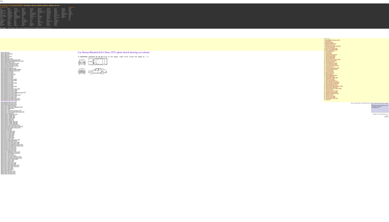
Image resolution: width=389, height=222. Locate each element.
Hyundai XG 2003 (330, 61)
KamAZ (70, 11)
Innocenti (24, 19)
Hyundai (24, 13)
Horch (23, 9)
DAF (9, 24)
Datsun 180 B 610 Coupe (7, 58)
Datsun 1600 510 (5, 54)
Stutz (55, 18)
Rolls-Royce (49, 20)
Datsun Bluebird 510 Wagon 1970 (9, 96)
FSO (15, 22)
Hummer (24, 12)
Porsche (49, 15)
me (387, 114)
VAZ (70, 16)
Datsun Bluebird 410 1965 (7, 84)
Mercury (39, 12)
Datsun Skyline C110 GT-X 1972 (8, 148)
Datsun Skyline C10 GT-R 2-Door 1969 (10, 142)
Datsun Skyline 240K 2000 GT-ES (9, 141)
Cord (9, 20)
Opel (39, 23)
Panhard (49, 8)
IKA (23, 17)
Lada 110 (328, 99)
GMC (15, 23)
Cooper (9, 19)
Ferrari (15, 18)
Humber (24, 11)
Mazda (39, 9)
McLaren (40, 10)
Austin (1, 18)
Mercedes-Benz (41, 11)
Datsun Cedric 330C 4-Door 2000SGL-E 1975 (12, 107)
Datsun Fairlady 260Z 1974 (7, 120)
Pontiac (48, 13)
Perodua (49, 10)
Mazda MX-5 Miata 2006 (332, 77)
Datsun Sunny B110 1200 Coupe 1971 (10, 166)
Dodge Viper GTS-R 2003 (331, 48)
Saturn (48, 25)
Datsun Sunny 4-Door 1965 (7, 160)
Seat (55, 9)
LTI (30, 22)
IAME (23, 15)
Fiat (15, 19)
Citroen (9, 18)
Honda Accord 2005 (330, 55)
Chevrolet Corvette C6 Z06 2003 (333, 46)
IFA (22, 16)
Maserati (32, 24)
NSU (39, 20)
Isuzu (23, 23)
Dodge (15, 15)
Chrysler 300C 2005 (330, 47)
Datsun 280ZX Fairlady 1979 (8, 62)
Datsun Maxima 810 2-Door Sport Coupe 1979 (12, 126)
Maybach (40, 8)
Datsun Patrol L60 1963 (6, 128)
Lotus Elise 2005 (330, 71)
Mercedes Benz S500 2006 (332, 83)
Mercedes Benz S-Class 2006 (332, 82)
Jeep (23, 25)
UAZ (70, 15)
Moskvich (71, 13)
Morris (39, 18)
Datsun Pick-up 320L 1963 (7, 136)
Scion (55, 8)
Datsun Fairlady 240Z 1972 (7, 119)
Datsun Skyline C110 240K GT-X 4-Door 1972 (12, 144)
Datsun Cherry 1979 (5, 109)
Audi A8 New (328, 41)
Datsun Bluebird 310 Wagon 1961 (9, 79)
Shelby (55, 10)
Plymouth (49, 12)
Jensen (31, 8)
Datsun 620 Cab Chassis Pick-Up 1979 (10, 63)
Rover (48, 22)
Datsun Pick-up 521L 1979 (7, 138)
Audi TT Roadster (329, 42)
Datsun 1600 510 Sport (6, 56)
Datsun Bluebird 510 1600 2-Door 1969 (10, 88)
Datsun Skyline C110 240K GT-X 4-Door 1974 (12, 145)
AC (1, 8)
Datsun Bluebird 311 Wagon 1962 (9, 80)
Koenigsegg (33, 12)
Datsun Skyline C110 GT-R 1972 (8, 147)
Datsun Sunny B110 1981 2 (7, 168)
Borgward (2, 24)
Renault (48, 18)
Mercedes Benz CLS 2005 (332, 81)
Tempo (55, 25)
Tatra (55, 24)
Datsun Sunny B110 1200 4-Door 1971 (10, 165)
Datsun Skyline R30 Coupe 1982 (8, 150)
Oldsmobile (40, 22)
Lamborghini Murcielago (332, 69)
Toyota (63, 8)
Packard (40, 24)
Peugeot (49, 11)
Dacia (9, 22)
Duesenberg (17, 17)
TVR (63, 11)
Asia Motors (3, 15)
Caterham (10, 12)
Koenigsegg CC (329, 66)
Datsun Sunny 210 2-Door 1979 (8, 155)
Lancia (31, 15)
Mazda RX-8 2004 (330, 78)
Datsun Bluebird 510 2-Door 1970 (9, 90)
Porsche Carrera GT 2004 (332, 91)
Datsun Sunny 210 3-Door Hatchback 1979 (11, 156)
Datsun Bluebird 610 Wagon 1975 (9, 104)
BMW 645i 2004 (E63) (330, 43)
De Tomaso (16, 10)
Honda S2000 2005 (330, 57)
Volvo (63, 15)
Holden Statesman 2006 (331, 54)
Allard (1, 11)
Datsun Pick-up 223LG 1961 (7, 133)
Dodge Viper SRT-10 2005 (331, 49)
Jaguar (23, 24)
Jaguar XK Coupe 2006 (331, 64)
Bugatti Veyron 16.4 (330, 44)
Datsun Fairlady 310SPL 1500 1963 (9, 121)
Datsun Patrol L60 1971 (6, 130)
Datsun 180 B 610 (5, 57)
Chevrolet (10, 16)
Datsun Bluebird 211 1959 (7, 73)
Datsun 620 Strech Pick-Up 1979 (8, 68)
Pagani (39, 25)
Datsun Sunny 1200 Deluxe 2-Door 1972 (10, 151)
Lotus (31, 20)
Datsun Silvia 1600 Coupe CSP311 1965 (10, 139)
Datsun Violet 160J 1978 (6, 170)
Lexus (31, 17)
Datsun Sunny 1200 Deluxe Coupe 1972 (10, 153)
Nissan (39, 19)
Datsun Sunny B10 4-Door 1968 (8, 164)
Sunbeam (56, 20)
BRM (9, 8)
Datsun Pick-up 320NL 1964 (7, 137)
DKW (15, 12)
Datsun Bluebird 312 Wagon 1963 (9, 82)
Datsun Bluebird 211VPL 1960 (8, 74)
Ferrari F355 (329, 52)
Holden (16, 25)
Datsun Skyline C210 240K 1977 (8, 149)
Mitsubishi (40, 16)
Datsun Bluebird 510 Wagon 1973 (9, 97)
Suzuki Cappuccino (330, 95)
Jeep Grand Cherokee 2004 (332, 65)
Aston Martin (3, 16)
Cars (387, 115)
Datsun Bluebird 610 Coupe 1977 (9, 103)
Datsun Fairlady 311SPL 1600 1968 (9, 124)
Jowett (31, 9)
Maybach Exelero (330, 72)
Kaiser (31, 10)
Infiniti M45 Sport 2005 (331, 63)
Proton (48, 16)
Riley (48, 19)
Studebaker (57, 17)
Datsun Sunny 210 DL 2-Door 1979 (9, 159)
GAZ (70, 9)
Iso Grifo (24, 22)
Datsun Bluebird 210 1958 (7, 71)
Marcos (31, 23)
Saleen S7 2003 (329, 94)
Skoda (55, 12)
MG (38, 13)
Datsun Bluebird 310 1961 (7, 76)
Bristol (1, 25)
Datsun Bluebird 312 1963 (7, 81)
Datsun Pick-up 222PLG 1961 (8, 132)
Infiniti (23, 18)
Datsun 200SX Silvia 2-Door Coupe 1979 (10, 59)
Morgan (39, 17)
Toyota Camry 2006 (330, 97)
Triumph (63, 10)
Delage (16, 11)
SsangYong (57, 15)
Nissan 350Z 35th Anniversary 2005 (334, 86)
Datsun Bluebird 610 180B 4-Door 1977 (10, 98)
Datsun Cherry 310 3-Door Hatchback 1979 (11, 110)
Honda (23, 8)
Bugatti (9, 9)
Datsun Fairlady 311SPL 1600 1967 (9, 122)
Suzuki (55, 22)
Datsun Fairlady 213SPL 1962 (8, 116)
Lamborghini (33, 13)
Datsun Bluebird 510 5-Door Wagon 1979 (11, 94)
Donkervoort (17, 16)
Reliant (48, 17)
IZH (69, 10)
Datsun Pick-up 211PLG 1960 (8, 131)
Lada (70, 12)
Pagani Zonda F (329, 89)
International (25, 20)
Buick (9, 10)
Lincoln (31, 18)
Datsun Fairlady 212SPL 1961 (8, 115)
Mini (39, 15)
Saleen (48, 24)
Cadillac (9, 11)
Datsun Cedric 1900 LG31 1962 (8, 105)
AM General (3, 12)
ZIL (69, 18)
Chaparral (10, 15)
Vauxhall (64, 12)
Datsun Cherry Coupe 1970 (7, 113)
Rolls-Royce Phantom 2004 (332, 93)
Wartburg (64, 16)
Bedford (2, 20)
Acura (1, 9)
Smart (55, 13)
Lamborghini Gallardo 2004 (332, 67)
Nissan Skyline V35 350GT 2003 (333, 88)
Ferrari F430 (329, 53)
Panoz (48, 9)
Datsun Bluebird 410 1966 (7, 85)
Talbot (55, 23)
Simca (55, 11)
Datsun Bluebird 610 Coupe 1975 (9, 102)
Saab (48, 23)
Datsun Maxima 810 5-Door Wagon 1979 (10, 127)
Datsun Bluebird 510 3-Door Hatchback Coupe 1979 (13, 92)
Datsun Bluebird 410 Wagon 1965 (9, 86)
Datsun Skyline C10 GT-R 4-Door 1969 (10, 143)
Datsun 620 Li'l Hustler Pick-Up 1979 (10, 65)
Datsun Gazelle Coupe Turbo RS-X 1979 (10, 125)
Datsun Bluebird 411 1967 (7, 87)
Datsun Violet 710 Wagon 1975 (8, 172)
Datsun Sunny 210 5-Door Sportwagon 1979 (11, 157)
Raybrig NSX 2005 (330, 58)
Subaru (56, 19)
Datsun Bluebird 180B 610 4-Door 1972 (10, 70)
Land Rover (32, 16)
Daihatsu (10, 25)
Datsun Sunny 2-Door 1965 (7, 154)
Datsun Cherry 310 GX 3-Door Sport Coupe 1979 (12, 111)
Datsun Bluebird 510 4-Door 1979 (9, 93)
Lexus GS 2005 (329, 70)
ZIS (69, 19)
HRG (23, 10)
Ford (15, 20)
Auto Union (2, 19)
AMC (1, 13)
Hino (15, 24)
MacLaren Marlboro (330, 80)
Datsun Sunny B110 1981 (7, 167)
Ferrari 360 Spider (330, 51)
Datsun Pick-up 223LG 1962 (7, 134)
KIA (31, 11)
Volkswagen (64, 13)
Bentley (2, 22)
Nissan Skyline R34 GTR (332, 87)
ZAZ (70, 17)
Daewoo (9, 23)
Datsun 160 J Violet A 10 (6, 53)
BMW (1, 23)
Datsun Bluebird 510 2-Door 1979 (9, 91)
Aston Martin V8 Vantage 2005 (332, 40)
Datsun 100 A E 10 (5, 52)
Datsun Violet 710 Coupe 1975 (8, 171)
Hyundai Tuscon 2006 (331, 60)
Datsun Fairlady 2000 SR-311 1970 (9, 114)
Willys (63, 17)
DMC (15, 13)
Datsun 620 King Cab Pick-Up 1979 (9, 64)
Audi (1, 17)
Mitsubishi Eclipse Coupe (332, 84)
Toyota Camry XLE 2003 (332, 98)
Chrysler (9, 17)
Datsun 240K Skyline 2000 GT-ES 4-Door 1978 (12, 61)
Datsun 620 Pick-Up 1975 (7, 67)
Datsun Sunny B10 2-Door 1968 (8, 162)
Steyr (55, 16)
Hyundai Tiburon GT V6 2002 (333, 59)
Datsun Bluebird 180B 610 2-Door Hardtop (11, 69)
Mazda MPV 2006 (330, 76)
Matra (31, 25)
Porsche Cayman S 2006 (331, 92)
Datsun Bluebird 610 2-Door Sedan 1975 (10, 99)
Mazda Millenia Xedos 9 (331, 75)
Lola (31, 19)
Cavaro (9, 13)
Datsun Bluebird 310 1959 (7, 75)
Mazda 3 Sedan (329, 74)
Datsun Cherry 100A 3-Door (7, 108)
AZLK (70, 8)
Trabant (63, 9)
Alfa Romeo (3, 10)
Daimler (16, 8)
